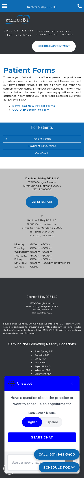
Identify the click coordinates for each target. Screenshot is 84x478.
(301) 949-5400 (16, 99)
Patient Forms (42, 138)
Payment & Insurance (42, 145)
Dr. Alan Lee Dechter (41, 323)
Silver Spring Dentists (15, 323)
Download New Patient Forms (33, 105)
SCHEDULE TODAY (59, 467)
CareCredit (42, 153)
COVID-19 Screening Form (30, 109)
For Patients (42, 127)
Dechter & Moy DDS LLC (41, 220)
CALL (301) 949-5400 (57, 454)
